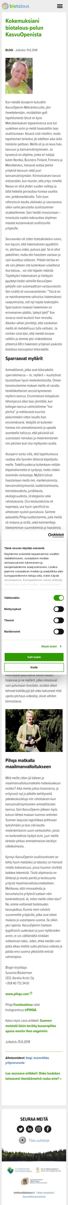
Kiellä (34, 667)
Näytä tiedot (49, 646)
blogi (29, 1057)
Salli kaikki (34, 657)
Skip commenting (34, 1098)
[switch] (58, 609)
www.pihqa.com (17, 993)
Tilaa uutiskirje (39, 1140)
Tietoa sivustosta (44, 1192)
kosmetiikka (41, 1057)
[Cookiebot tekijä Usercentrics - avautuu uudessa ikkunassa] (48, 535)
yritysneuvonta (14, 1062)
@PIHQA (30, 1009)
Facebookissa (23, 1004)
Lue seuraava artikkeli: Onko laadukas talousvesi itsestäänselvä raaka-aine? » (33, 1076)
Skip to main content (14, 14)
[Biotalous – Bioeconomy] (15, 6)
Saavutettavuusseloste (34, 1196)
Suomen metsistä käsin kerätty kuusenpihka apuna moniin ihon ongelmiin (30, 1026)
